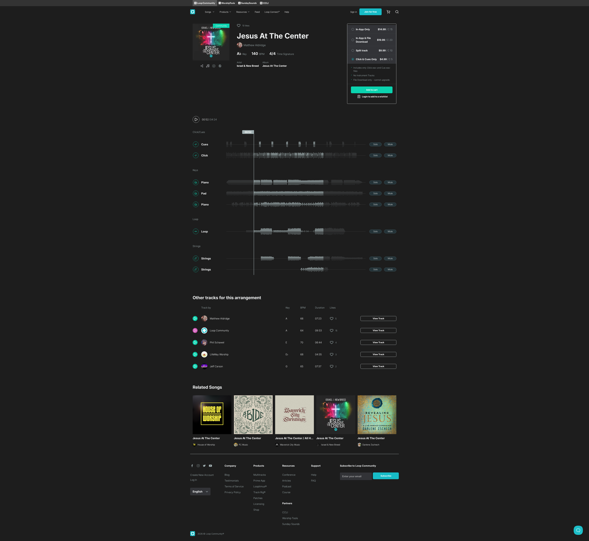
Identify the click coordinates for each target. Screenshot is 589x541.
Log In (193, 479)
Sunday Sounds (291, 524)
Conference (288, 474)
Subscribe (386, 475)
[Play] (196, 119)
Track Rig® (259, 492)
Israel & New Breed (248, 65)
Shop (256, 509)
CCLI (285, 512)
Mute (390, 144)
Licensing (258, 503)
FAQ (313, 480)
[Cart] (388, 12)
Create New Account (202, 474)
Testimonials (232, 480)
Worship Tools (290, 518)
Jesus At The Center (274, 65)
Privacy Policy (233, 492)
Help (287, 12)
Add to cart (371, 89)
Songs (208, 12)
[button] (211, 42)
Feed (257, 12)
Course (286, 492)
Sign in (353, 12)
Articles (286, 480)
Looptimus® (260, 486)
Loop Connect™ (272, 12)
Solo (375, 144)
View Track (378, 318)
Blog (227, 474)
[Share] (201, 65)
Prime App (259, 480)
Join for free (370, 11)
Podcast (286, 486)
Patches (257, 498)
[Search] (397, 12)
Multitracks (259, 474)
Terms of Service (234, 486)
